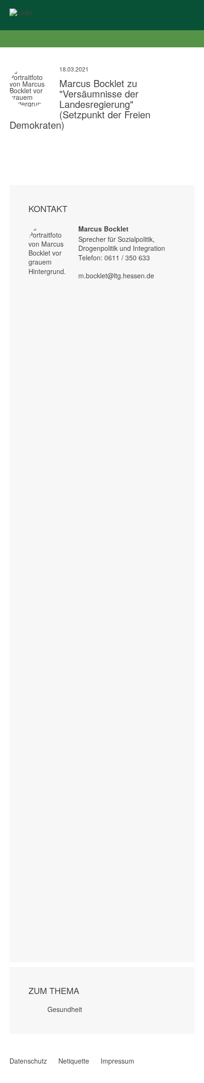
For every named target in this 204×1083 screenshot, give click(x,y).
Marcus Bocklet (103, 228)
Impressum (117, 1060)
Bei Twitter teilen (25, 142)
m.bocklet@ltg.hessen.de (116, 275)
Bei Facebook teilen (13, 142)
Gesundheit (64, 1009)
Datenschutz (28, 1060)
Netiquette (73, 1060)
